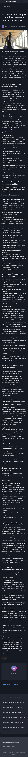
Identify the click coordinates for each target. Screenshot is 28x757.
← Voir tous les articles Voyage (10, 684)
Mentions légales (5, 746)
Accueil (3, 6)
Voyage (8, 6)
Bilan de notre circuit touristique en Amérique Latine (14, 718)
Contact (13, 746)
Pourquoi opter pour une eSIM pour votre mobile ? (13, 713)
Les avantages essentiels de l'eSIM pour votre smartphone (13, 728)
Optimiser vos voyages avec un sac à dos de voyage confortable (13, 703)
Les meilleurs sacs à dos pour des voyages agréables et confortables (13, 723)
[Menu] (21, 1)
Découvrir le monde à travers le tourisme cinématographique (12, 708)
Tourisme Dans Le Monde (10, 742)
